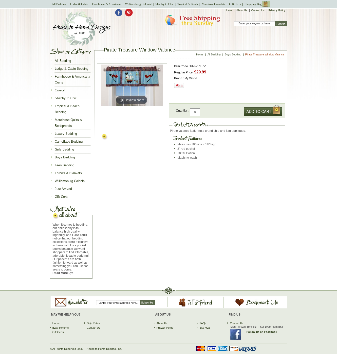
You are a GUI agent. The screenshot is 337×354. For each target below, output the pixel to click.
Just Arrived (63, 189)
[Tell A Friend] (196, 306)
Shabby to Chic (164, 4)
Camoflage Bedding (69, 141)
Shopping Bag (253, 4)
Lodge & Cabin (79, 4)
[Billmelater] (225, 352)
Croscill (60, 90)
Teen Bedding (64, 165)
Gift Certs (235, 4)
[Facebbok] (120, 15)
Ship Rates (93, 323)
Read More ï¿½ (63, 273)
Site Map (205, 327)
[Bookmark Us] (251, 306)
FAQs (203, 323)
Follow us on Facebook (261, 331)
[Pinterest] (129, 15)
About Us (241, 10)
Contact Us (258, 10)
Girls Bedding (64, 149)
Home (229, 10)
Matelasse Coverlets (213, 4)
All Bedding (59, 4)
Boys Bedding (65, 157)
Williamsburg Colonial (138, 4)
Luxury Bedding (66, 133)
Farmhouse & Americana (106, 4)
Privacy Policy (276, 10)
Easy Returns (60, 327)
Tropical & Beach (187, 4)
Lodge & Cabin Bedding (71, 68)
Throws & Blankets (68, 173)
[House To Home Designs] (81, 44)
